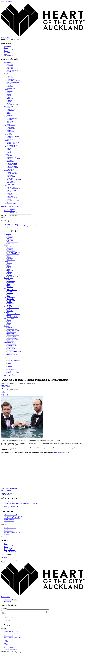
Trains (9, 151)
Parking (9, 152)
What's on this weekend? (10, 515)
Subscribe (3, 628)
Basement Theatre (5, 386)
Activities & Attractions (10, 626)
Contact (6, 641)
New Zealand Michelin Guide (12, 518)
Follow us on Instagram (10, 212)
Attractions (10, 196)
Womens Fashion (12, 118)
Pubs (8, 112)
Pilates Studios (11, 128)
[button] (8, 206)
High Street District (12, 167)
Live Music (10, 115)
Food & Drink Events (13, 82)
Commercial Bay (11, 172)
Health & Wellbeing (9, 125)
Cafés (8, 97)
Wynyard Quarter (12, 164)
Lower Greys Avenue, (6, 388)
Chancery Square (12, 182)
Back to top (4, 557)
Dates (3, 391)
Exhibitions (10, 86)
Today (9, 74)
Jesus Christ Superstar (10, 528)
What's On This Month (13, 80)
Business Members (9, 55)
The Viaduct (10, 181)
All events (10, 64)
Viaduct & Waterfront (13, 163)
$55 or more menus (12, 70)
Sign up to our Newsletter (11, 600)
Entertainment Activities (13, 142)
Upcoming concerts (9, 521)
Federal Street (11, 176)
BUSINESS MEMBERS (10, 551)
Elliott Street (10, 175)
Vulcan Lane (10, 184)
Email (2, 612)
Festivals (9, 83)
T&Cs (5, 643)
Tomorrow (10, 76)
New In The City (11, 187)
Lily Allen (6, 534)
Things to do (7, 52)
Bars (8, 107)
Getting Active (11, 143)
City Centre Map (11, 190)
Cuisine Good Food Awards (11, 224)
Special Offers (8, 193)
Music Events (11, 88)
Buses (9, 148)
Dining (6, 89)
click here (58, 452)
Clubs (8, 113)
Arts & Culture (8, 134)
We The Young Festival (10, 519)
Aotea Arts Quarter (12, 157)
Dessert (9, 95)
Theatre (9, 85)
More (5, 54)
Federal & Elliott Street (13, 158)
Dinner (9, 94)
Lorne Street (10, 178)
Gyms (9, 133)
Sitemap (6, 644)
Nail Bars (9, 130)
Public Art (10, 139)
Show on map (4, 394)
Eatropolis (6, 507)
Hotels (9, 191)
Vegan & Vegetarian (12, 104)
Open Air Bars (11, 109)
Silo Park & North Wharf (14, 179)
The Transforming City (13, 188)
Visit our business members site (12, 637)
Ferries (9, 149)
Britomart (9, 155)
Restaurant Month (9, 46)
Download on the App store (11, 631)
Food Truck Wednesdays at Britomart (14, 532)
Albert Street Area (12, 173)
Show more (4, 537)
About (5, 640)
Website (3, 392)
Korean (9, 101)
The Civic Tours (8, 531)
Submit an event (8, 636)
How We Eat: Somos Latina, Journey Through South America (20, 226)
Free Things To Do (12, 145)
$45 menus (10, 68)
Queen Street (10, 161)
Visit (5, 185)
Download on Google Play (11, 633)
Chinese (9, 100)
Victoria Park (10, 169)
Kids (8, 124)
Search (3, 217)
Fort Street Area (11, 160)
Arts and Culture (5, 395)
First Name (4, 608)
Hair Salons (10, 131)
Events (6, 48)
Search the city (4, 215)
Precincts (6, 154)
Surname (3, 610)
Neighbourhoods (8, 170)
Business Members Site (10, 203)
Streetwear (10, 121)
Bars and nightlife (12, 197)
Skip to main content (6, 1)
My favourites (7, 601)
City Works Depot (12, 166)
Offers (5, 624)
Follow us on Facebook (10, 209)
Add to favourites (5, 385)
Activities (6, 140)
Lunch (9, 92)
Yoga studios (10, 127)
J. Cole (6, 529)
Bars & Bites (10, 71)
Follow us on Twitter (9, 211)
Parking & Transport (9, 146)
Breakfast (9, 91)
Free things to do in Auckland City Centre (15, 516)
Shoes (9, 122)
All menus (10, 65)
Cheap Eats (10, 98)
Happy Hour (10, 110)
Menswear (10, 119)
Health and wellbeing (13, 200)
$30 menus (10, 67)
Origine (6, 227)
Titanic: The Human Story (11, 506)
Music (9, 137)
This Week (10, 77)
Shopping (6, 51)
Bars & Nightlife (8, 49)
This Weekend (11, 79)
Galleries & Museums (13, 136)
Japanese (9, 103)
